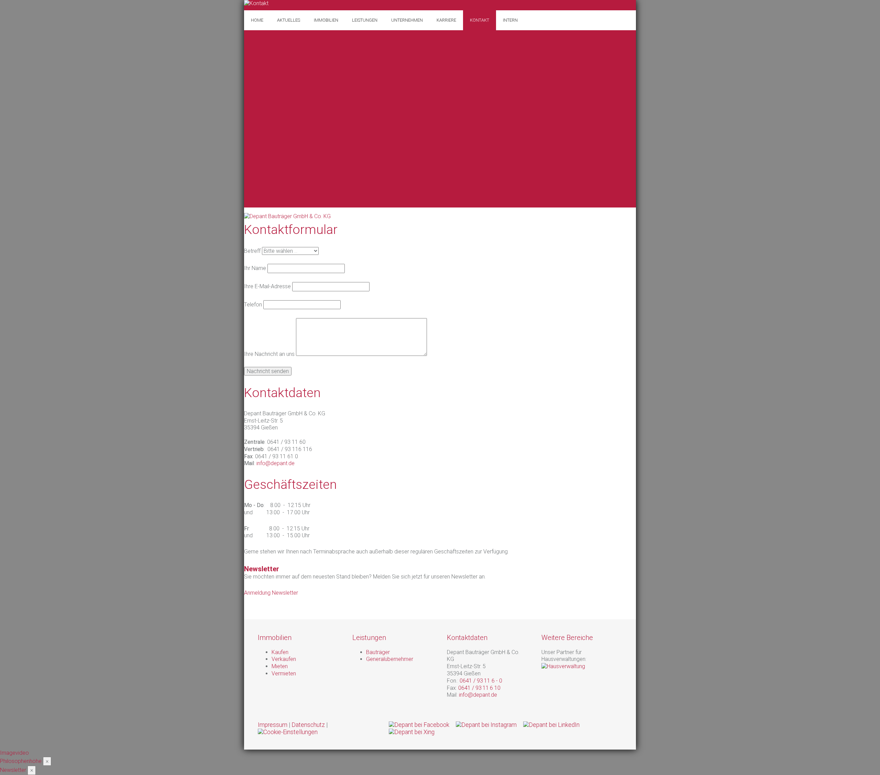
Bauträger (378, 652)
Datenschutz (308, 724)
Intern (510, 20)
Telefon (253, 304)
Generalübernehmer (389, 659)
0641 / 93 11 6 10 (480, 688)
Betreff (252, 251)
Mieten (280, 666)
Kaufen (280, 652)
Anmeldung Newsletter (271, 592)
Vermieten (284, 673)
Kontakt (479, 20)
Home (257, 20)
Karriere (446, 20)
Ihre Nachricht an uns (269, 354)
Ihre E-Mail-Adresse (267, 286)
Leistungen (364, 20)
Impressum (272, 724)
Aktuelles (288, 20)
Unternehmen (407, 20)
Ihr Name (255, 268)
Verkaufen (284, 659)
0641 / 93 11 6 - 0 (482, 680)
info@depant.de (275, 463)
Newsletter (13, 770)
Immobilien (326, 20)
